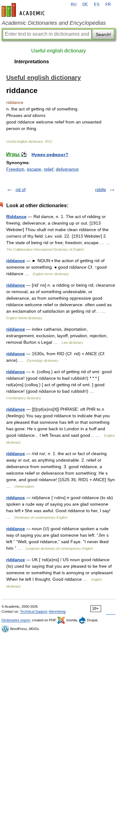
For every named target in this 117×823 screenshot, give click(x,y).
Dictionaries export (16, 620)
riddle (100, 189)
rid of (21, 189)
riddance (15, 260)
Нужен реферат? (50, 154)
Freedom (15, 169)
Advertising (57, 611)
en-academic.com (24, 10)
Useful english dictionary (58, 50)
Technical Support (33, 611)
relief (48, 169)
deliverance (67, 169)
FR (108, 4)
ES (97, 4)
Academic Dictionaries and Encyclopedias (54, 23)
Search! (103, 34)
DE (85, 4)
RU (73, 4)
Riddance (16, 216)
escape (34, 169)
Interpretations (31, 61)
